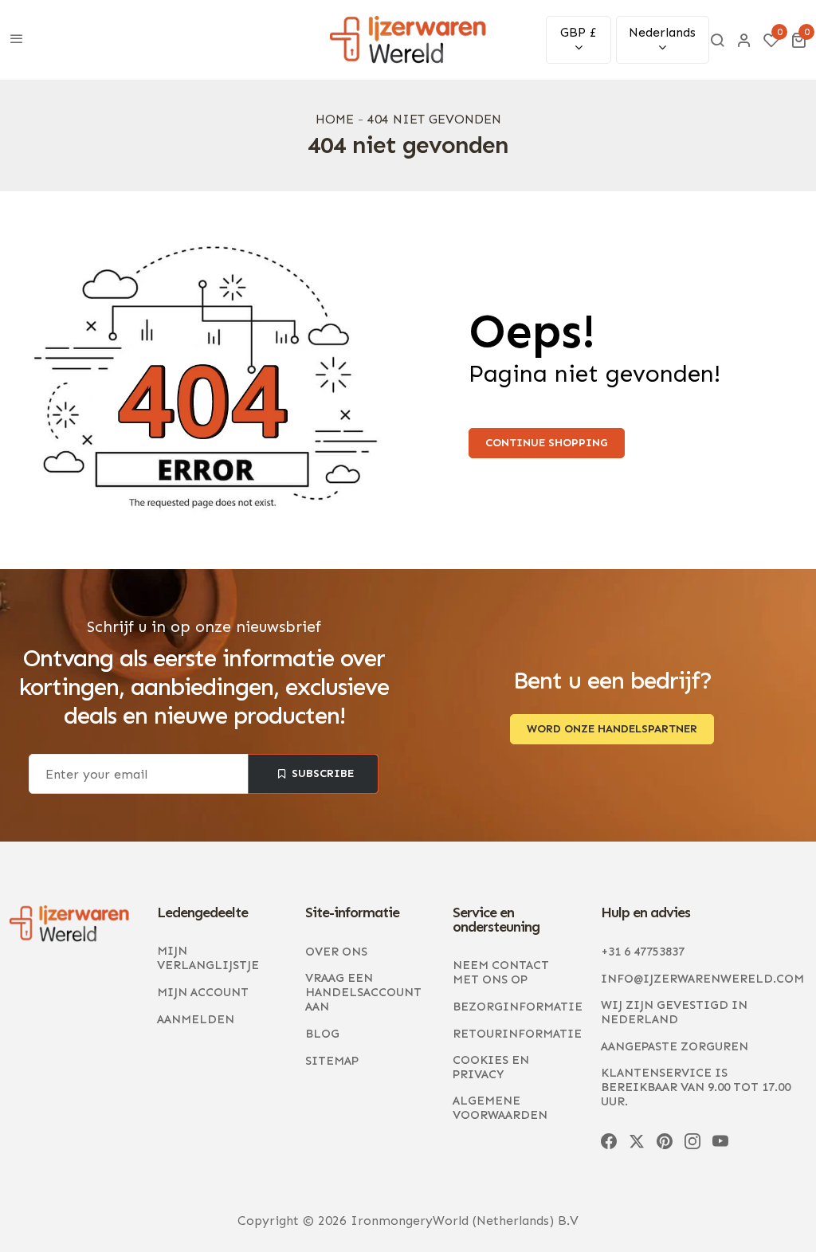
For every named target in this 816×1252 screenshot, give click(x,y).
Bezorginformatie (518, 1006)
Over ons (336, 951)
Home (335, 119)
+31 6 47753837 (643, 951)
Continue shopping (546, 442)
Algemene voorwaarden (500, 1107)
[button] (798, 40)
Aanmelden (195, 1019)
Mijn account (203, 992)
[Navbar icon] (17, 40)
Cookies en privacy (491, 1067)
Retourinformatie (517, 1033)
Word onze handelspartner (612, 729)
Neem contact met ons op (501, 972)
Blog (322, 1033)
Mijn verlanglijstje (208, 958)
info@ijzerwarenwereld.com (702, 978)
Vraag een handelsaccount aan (363, 992)
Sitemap (332, 1061)
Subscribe (323, 773)
